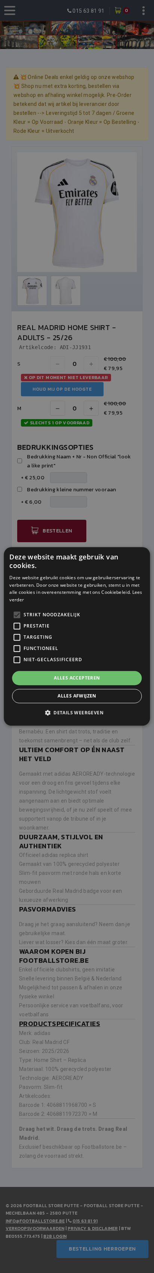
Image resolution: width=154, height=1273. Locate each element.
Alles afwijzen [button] (77, 696)
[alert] (77, 636)
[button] (77, 713)
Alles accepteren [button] (77, 678)
